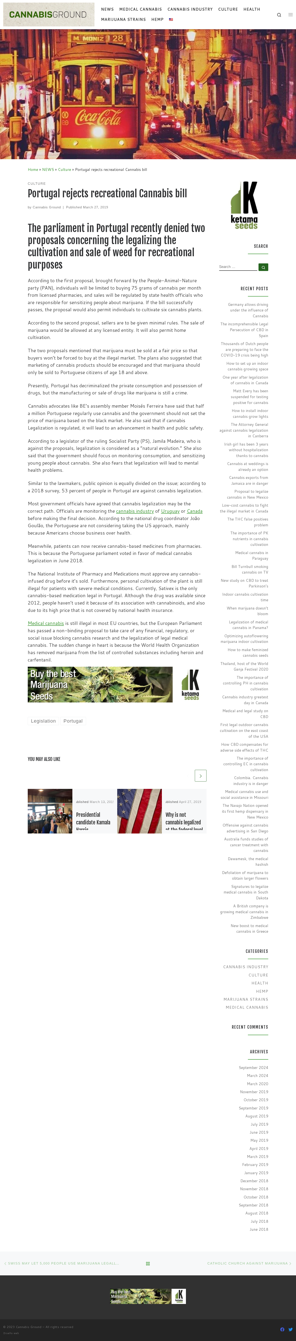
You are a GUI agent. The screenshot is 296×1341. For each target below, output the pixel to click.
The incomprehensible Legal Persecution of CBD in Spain (244, 329)
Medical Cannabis (247, 1007)
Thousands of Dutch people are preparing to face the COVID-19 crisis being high (244, 349)
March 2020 (257, 1083)
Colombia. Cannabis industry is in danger (250, 780)
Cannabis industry (245, 967)
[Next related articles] (201, 776)
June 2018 (259, 1229)
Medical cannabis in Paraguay (251, 555)
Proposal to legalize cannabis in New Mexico (247, 494)
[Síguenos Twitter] (290, 1329)
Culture (64, 169)
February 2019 (255, 1164)
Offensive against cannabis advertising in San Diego (245, 828)
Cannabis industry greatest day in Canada (245, 699)
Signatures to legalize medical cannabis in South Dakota (246, 892)
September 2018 (253, 1205)
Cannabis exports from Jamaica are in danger (248, 480)
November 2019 (254, 1092)
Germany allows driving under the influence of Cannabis (248, 310)
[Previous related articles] (188, 776)
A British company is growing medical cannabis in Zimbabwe (244, 911)
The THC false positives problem (247, 522)
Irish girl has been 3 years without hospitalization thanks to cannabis (246, 449)
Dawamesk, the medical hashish (248, 861)
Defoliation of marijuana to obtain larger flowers (245, 875)
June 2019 (259, 1132)
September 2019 (253, 1108)
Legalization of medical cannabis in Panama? (248, 625)
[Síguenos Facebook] (282, 1329)
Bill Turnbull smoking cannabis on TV (249, 569)
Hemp (262, 991)
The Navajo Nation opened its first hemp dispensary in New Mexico (245, 811)
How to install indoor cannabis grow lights (250, 413)
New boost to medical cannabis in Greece (249, 928)
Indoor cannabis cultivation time (245, 597)
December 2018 (254, 1181)
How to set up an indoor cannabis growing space (247, 366)
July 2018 (259, 1221)
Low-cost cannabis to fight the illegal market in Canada (244, 508)
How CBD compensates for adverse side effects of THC (244, 747)
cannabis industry (135, 511)
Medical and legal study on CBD (245, 713)
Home (33, 169)
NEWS (48, 169)
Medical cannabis (46, 623)
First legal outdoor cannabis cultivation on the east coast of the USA (244, 730)
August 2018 (256, 1213)
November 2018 (254, 1189)
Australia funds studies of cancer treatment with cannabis (246, 844)
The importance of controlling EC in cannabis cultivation (245, 764)
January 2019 (256, 1173)
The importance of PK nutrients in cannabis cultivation (249, 538)
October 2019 (256, 1100)
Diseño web (11, 1333)
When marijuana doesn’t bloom (247, 611)
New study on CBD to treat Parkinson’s (244, 583)
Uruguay (170, 511)
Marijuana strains (245, 999)
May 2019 (259, 1140)
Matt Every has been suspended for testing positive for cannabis (249, 396)
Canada (195, 511)
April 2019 (258, 1148)
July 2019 (259, 1124)
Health (259, 983)
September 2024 (253, 1067)
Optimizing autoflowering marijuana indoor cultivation (244, 638)
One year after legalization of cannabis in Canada (245, 380)
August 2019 (256, 1116)
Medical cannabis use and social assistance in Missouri (244, 794)
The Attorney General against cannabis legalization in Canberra (244, 430)
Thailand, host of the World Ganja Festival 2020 (244, 666)
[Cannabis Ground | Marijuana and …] (48, 14)
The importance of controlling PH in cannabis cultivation (245, 683)
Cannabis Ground (47, 207)
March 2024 (257, 1075)
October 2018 (256, 1197)
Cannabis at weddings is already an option (247, 466)
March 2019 (257, 1156)
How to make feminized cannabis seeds (248, 652)
